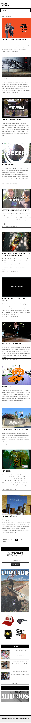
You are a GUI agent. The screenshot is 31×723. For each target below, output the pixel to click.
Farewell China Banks (20, 661)
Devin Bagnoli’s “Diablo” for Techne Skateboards (16, 254)
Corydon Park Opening (20, 671)
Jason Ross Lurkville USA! (15, 430)
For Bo (5, 78)
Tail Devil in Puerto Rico (14, 39)
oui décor (2, 13)
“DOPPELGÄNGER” (10, 516)
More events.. (15, 683)
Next (4, 542)
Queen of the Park (20, 650)
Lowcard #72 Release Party (15, 210)
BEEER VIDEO (8, 165)
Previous (6, 540)
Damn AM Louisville (11, 343)
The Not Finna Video (11, 119)
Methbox (6, 471)
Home (2, 16)
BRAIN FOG (6, 387)
